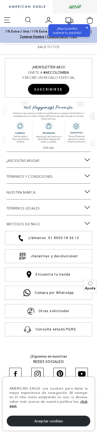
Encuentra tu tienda (53, 274)
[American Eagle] (26, 7)
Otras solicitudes (54, 311)
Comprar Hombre (32, 36)
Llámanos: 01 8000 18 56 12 (54, 238)
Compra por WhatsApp (54, 293)
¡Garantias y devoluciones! (54, 256)
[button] (90, 286)
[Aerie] (75, 6)
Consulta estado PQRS (56, 329)
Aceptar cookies (48, 421)
